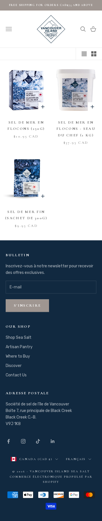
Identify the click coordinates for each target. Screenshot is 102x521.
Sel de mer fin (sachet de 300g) (26, 215)
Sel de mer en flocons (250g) (26, 125)
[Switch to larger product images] (84, 54)
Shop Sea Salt (18, 337)
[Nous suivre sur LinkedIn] (53, 441)
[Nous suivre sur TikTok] (38, 441)
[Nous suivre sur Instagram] (23, 441)
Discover (14, 365)
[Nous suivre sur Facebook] (8, 441)
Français (76, 459)
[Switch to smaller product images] (93, 54)
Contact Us (16, 375)
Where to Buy (18, 356)
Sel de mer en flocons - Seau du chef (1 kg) (75, 129)
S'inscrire (27, 305)
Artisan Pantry (19, 346)
